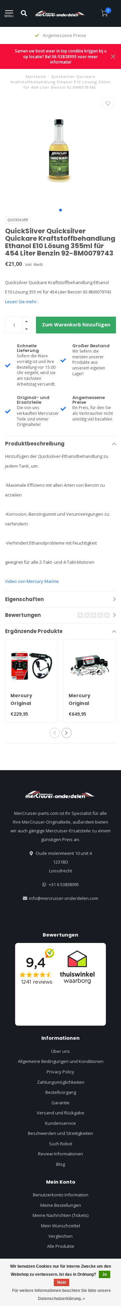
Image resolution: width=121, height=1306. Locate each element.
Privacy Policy (60, 1072)
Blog (60, 1164)
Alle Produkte (60, 1246)
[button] (60, 210)
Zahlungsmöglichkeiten (60, 1082)
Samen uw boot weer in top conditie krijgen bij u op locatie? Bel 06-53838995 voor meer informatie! (61, 56)
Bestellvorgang (60, 1092)
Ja (104, 1274)
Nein (61, 1282)
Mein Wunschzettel (60, 1226)
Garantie (60, 1103)
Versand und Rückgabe (60, 1113)
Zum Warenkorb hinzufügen (76, 324)
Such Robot (60, 1144)
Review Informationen (60, 1154)
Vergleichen (60, 1236)
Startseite (36, 76)
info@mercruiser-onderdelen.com (63, 898)
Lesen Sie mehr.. (22, 302)
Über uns (60, 1051)
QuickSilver (17, 219)
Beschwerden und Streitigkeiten (60, 1133)
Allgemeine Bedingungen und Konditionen (61, 1061)
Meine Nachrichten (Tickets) (60, 1215)
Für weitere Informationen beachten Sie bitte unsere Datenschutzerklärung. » (61, 1294)
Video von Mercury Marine (32, 581)
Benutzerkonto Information (60, 1195)
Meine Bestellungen (60, 1205)
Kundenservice (60, 1123)
